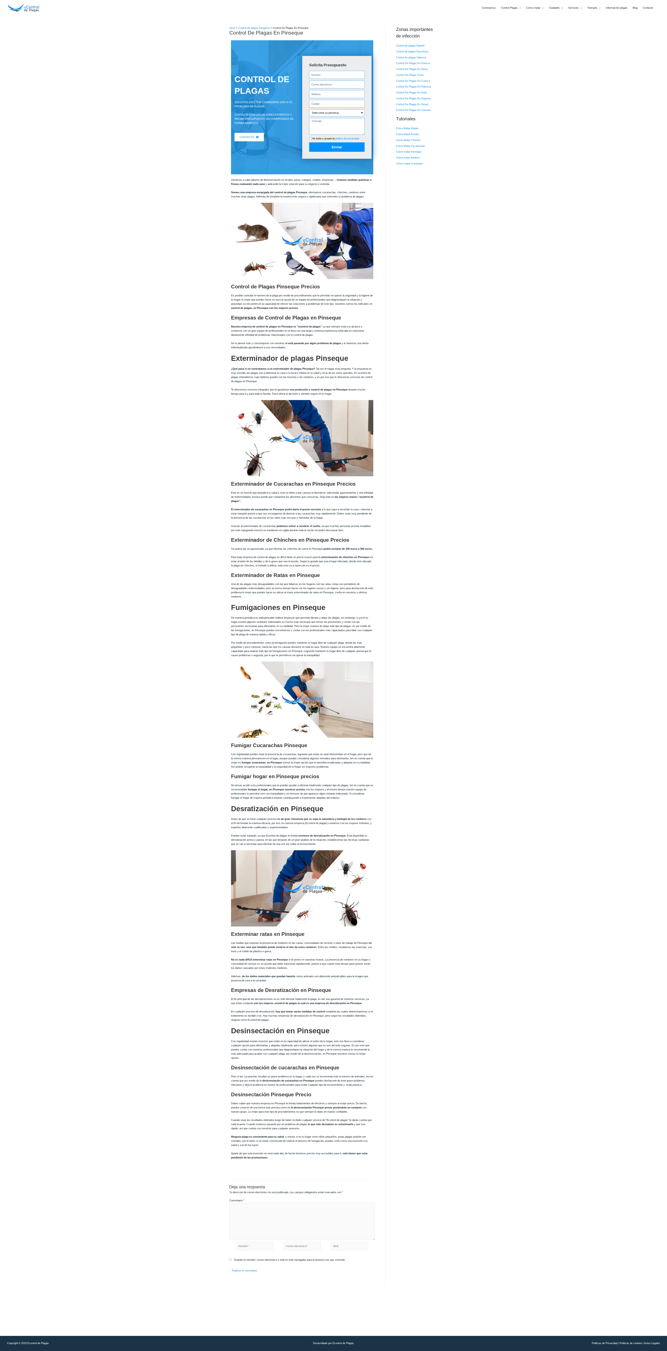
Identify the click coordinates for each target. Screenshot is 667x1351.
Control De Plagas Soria (409, 74)
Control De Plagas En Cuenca (413, 80)
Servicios (573, 7)
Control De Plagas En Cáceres (413, 110)
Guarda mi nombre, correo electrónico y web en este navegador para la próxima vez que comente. (289, 1259)
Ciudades (554, 7)
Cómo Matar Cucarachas (410, 145)
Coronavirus (489, 7)
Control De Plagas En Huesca (413, 63)
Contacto (648, 7)
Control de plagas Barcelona (412, 51)
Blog (635, 7)
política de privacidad (347, 138)
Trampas (592, 7)
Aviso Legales (652, 1343)
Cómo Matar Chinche (408, 140)
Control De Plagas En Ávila (411, 92)
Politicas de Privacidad (604, 1343)
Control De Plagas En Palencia (413, 86)
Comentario (236, 1200)
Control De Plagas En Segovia (413, 98)
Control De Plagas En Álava (412, 69)
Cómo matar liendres (408, 157)
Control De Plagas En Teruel (412, 104)
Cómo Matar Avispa (407, 134)
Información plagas (616, 7)
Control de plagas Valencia (411, 57)
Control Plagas (509, 7)
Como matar (533, 7)
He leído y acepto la (335, 138)
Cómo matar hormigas (409, 151)
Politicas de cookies (631, 1343)
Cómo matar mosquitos (409, 163)
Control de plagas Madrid (410, 45)
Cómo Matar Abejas (407, 128)
